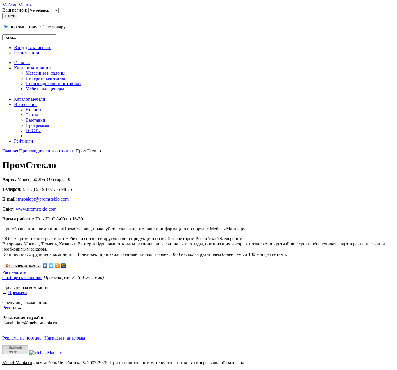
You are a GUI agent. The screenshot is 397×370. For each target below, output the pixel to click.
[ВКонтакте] (45, 266)
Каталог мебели (29, 99)
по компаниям (23, 26)
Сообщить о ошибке (22, 277)
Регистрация (26, 52)
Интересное (25, 104)
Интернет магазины (45, 78)
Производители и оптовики (53, 83)
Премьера (17, 292)
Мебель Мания (17, 4)
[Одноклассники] (57, 266)
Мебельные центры (45, 88)
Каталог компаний (32, 67)
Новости (34, 109)
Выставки (35, 120)
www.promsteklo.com (36, 208)
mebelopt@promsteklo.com (43, 199)
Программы (37, 125)
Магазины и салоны (45, 73)
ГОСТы (33, 130)
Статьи (33, 114)
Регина (9, 307)
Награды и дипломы (64, 337)
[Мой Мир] (63, 266)
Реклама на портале (21, 337)
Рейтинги (23, 141)
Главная (22, 62)
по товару (55, 26)
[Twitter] (51, 266)
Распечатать (14, 272)
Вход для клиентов (32, 47)
